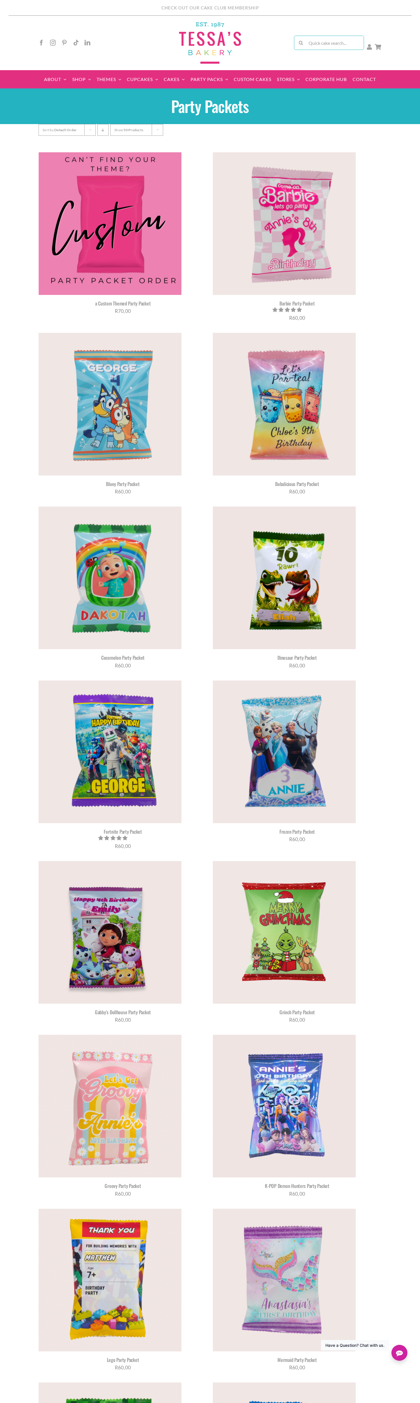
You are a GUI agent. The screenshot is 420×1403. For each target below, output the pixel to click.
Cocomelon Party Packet (123, 657)
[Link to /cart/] (378, 47)
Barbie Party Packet (297, 303)
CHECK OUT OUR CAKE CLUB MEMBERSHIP (210, 7)
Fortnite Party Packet (123, 831)
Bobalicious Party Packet (297, 483)
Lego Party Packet (123, 1359)
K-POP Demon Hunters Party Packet (297, 1185)
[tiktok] (76, 43)
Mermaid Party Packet (297, 1359)
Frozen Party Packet (297, 831)
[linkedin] (87, 43)
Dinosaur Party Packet (297, 657)
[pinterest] (64, 43)
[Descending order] (103, 130)
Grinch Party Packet (297, 1012)
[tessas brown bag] (210, 24)
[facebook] (41, 43)
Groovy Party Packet (123, 1185)
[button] (288, 310)
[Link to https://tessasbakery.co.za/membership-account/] (369, 47)
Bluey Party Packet (122, 483)
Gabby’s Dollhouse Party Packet (123, 1012)
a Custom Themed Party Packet (123, 303)
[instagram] (53, 43)
